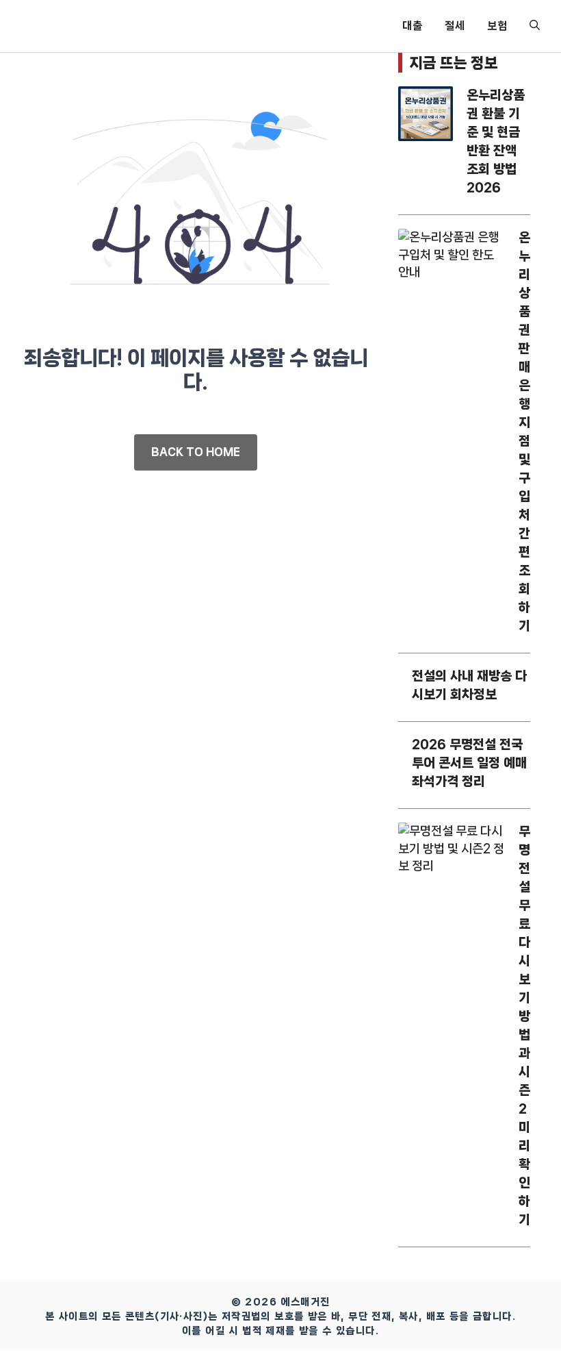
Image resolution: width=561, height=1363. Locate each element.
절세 (455, 26)
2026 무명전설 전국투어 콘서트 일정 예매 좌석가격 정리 (469, 763)
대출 (412, 26)
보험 (497, 26)
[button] (535, 26)
